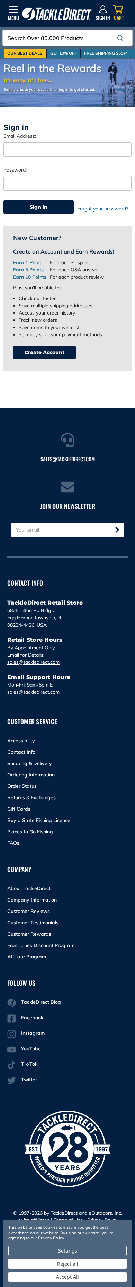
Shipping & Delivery (29, 763)
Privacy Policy (51, 1237)
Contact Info (21, 752)
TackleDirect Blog (41, 1002)
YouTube (31, 1049)
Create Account (44, 352)
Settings (67, 1250)
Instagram (33, 1033)
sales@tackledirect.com (33, 662)
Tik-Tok (29, 1064)
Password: (15, 170)
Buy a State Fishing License (38, 820)
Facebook (32, 1018)
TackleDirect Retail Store (45, 602)
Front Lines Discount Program (40, 945)
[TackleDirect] (57, 13)
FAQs (13, 843)
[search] (120, 38)
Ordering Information (31, 775)
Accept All (67, 1277)
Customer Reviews (28, 911)
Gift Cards (18, 809)
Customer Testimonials (32, 922)
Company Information (32, 900)
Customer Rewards (29, 934)
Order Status (22, 786)
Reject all (67, 1263)
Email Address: (19, 136)
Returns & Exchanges (31, 797)
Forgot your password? (102, 209)
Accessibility (21, 741)
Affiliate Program (26, 957)
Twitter (29, 1080)
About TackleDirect (29, 888)
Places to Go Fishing (30, 831)
